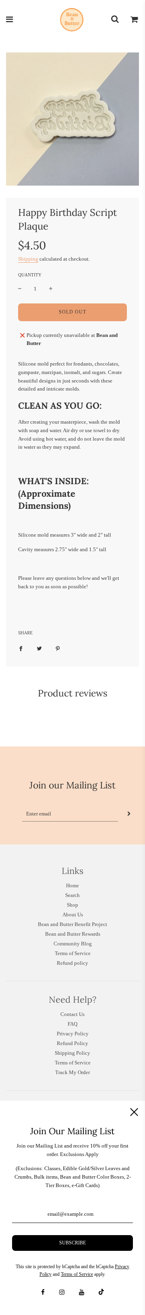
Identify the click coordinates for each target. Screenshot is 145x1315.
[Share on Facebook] (20, 648)
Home (72, 885)
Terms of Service (73, 953)
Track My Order (72, 1072)
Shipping (28, 259)
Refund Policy (72, 1043)
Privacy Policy (73, 1034)
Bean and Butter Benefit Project (72, 924)
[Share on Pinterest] (57, 648)
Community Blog (73, 944)
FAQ (72, 1024)
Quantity (29, 274)
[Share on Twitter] (39, 648)
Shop (72, 905)
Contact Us (72, 1014)
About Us (72, 915)
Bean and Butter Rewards (72, 934)
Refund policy (72, 963)
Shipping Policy (72, 1053)
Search (72, 895)
